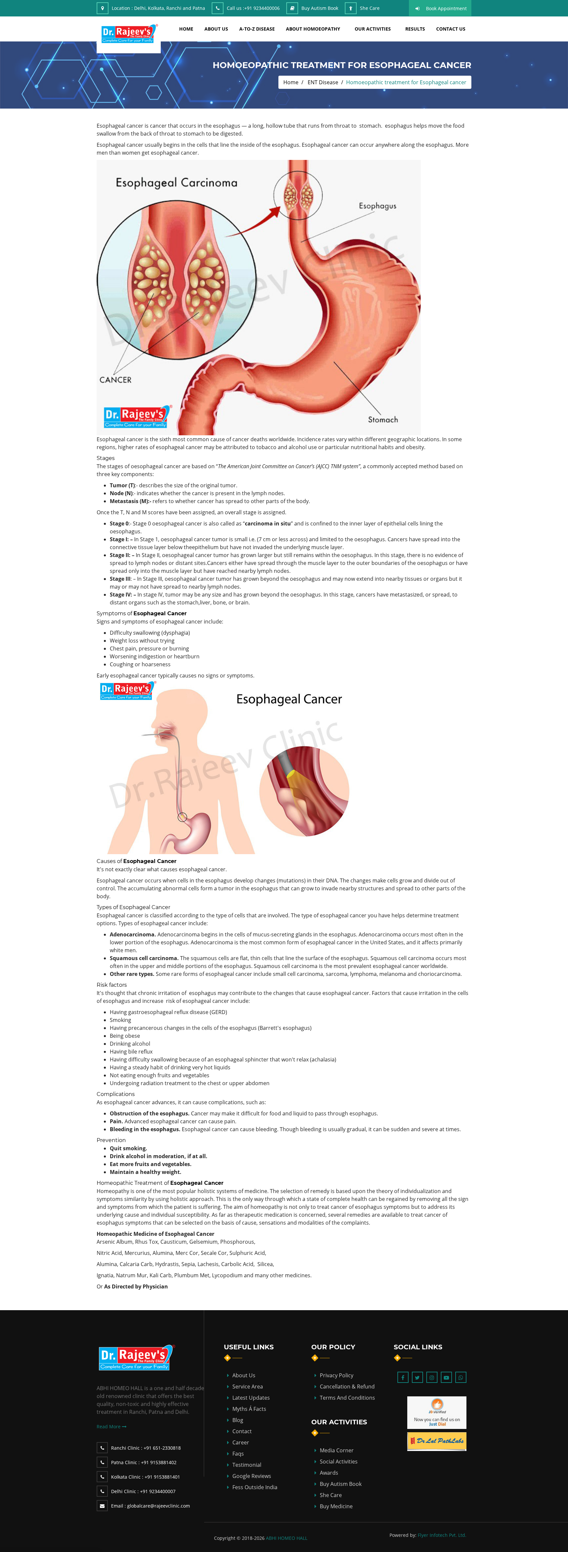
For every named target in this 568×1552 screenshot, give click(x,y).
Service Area (247, 1386)
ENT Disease (323, 82)
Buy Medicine (336, 1506)
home (186, 29)
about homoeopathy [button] (313, 29)
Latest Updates (251, 1397)
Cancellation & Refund (347, 1386)
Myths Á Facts (249, 1408)
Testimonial (246, 1464)
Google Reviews (251, 1476)
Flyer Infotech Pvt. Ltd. (442, 1535)
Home (290, 82)
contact (242, 1431)
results (415, 29)
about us (216, 29)
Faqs (238, 1453)
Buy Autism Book (319, 8)
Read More (109, 1426)
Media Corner (337, 1450)
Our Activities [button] (373, 29)
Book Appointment (446, 8)
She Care (370, 8)
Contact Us (450, 29)
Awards (329, 1472)
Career (240, 1442)
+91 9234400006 (262, 8)
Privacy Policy (336, 1375)
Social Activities (339, 1461)
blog (237, 1420)
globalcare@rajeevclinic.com (150, 1506)
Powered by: (403, 1535)
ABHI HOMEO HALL (286, 1538)
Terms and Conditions (347, 1397)
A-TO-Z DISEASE (257, 29)
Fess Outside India (254, 1487)
